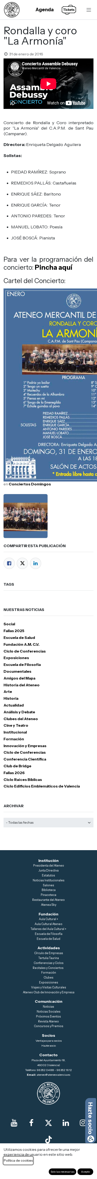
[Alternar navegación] (88, 10)
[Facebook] (9, 563)
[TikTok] (48, 1139)
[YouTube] (13, 1122)
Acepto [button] (85, 1171)
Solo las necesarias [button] (62, 1171)
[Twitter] (22, 563)
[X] (48, 1122)
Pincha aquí (53, 267)
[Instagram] (83, 1122)
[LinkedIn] (35, 563)
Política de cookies (18, 1160)
